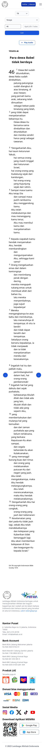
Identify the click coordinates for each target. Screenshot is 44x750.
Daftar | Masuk (28, 4)
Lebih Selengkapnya (29, 611)
